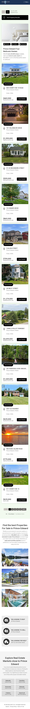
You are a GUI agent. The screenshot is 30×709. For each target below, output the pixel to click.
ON (6, 514)
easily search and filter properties (13, 540)
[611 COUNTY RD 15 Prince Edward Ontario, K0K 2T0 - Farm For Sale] (15, 475)
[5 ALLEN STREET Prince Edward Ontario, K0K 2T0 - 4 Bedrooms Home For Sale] (15, 234)
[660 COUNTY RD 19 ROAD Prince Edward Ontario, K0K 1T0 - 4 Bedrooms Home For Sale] (15, 74)
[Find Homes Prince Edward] (15, 557)
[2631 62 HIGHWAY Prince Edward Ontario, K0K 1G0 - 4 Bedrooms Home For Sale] (15, 394)
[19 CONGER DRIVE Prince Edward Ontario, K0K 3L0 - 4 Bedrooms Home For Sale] (15, 194)
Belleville (8, 681)
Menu (26, 2)
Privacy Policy (13, 706)
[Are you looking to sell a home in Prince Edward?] (15, 631)
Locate (15, 44)
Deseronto (8, 687)
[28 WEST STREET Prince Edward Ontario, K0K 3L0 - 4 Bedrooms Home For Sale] (15, 274)
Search (7, 706)
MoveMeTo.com (16, 535)
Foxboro (8, 693)
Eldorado (22, 687)
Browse (7, 44)
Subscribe (23, 44)
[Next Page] (8, 12)
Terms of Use (21, 706)
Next (24, 509)
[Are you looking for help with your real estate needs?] (15, 641)
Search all (22, 693)
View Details (21, 99)
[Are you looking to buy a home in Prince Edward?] (15, 620)
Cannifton (22, 681)
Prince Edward (8, 84)
